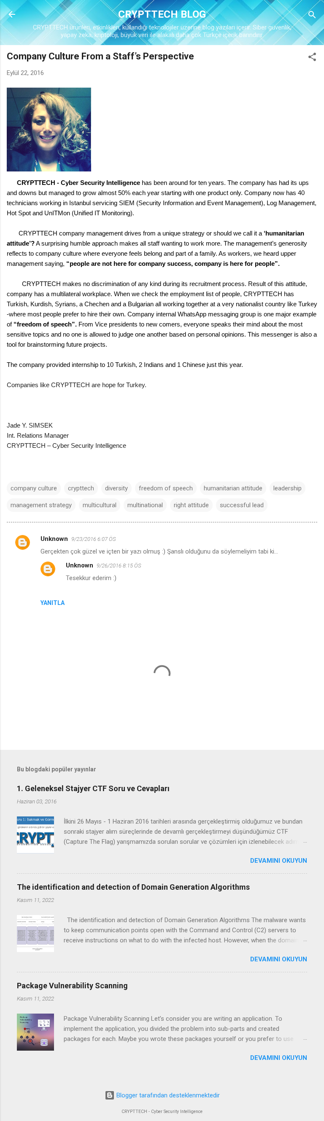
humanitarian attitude (233, 488)
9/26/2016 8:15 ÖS (119, 565)
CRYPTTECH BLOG (162, 14)
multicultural (99, 505)
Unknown (54, 539)
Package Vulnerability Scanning (72, 985)
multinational (145, 505)
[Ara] (312, 15)
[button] (312, 57)
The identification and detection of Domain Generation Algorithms (133, 887)
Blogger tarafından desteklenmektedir (167, 1095)
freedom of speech (166, 488)
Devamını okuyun (278, 860)
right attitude (191, 505)
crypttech (81, 488)
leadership (287, 488)
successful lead (242, 505)
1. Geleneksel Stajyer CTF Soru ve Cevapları (93, 788)
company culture (34, 488)
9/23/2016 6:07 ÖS (93, 539)
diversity (116, 488)
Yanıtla (52, 602)
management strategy (41, 505)
